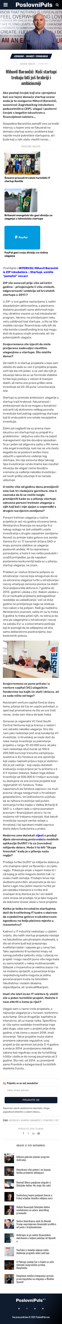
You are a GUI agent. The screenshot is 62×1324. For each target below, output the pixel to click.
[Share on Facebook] (23, 1133)
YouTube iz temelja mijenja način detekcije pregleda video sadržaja (32, 1251)
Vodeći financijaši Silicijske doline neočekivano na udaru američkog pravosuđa (33, 1210)
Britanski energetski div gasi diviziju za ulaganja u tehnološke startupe (28, 217)
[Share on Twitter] (28, 1133)
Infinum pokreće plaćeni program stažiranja (32, 1158)
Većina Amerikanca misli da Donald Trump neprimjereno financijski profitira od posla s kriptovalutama (36, 1224)
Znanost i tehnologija (37, 56)
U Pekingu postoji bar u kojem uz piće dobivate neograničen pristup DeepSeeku (35, 1265)
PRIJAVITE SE (31, 1100)
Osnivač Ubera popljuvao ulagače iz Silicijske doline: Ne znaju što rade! (33, 1183)
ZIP (57, 1120)
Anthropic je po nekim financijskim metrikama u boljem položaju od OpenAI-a (36, 1238)
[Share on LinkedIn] (33, 1133)
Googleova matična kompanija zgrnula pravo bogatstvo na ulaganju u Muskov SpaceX (35, 1279)
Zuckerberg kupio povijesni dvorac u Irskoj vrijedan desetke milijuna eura (34, 1196)
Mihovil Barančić (31, 1120)
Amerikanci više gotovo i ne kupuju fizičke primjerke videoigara (33, 1171)
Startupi (48, 1120)
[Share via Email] (38, 1133)
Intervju (14, 1120)
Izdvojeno (19, 56)
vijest (40, 835)
